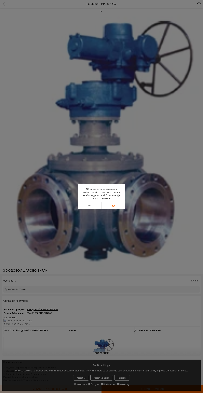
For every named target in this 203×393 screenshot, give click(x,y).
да (113, 205)
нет (90, 205)
